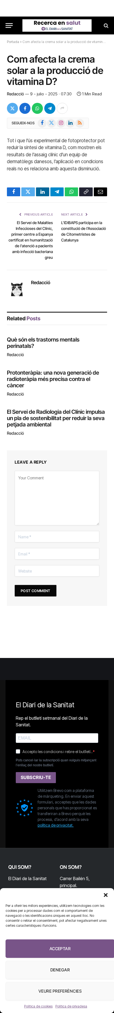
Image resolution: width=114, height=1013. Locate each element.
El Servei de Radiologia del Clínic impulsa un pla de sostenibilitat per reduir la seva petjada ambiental (56, 418)
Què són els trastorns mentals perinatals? (43, 342)
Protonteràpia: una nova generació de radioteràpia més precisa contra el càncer (53, 379)
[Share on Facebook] (24, 108)
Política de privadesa (71, 1006)
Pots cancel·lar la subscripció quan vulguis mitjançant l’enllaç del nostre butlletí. (56, 762)
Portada (13, 42)
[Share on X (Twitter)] (12, 108)
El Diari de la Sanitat (27, 878)
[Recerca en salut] (57, 25)
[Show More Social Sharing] (62, 108)
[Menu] (9, 25)
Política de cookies (38, 1006)
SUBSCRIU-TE (36, 777)
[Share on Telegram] (49, 108)
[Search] (105, 25)
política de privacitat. (56, 825)
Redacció (15, 93)
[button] (105, 895)
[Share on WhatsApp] (37, 108)
